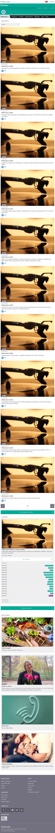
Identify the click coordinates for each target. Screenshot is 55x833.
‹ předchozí (3, 506)
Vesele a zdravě (6, 686)
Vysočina (50, 591)
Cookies (3, 829)
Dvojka (51, 595)
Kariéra (30, 787)
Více (47, 16)
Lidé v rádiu (31, 785)
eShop (3, 787)
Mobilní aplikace (5, 801)
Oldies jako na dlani (7, 66)
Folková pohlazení (7, 764)
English (24, 829)
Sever (51, 588)
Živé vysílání (4, 795)
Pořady (21, 16)
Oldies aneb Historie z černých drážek (13, 549)
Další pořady (5, 615)
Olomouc (50, 581)
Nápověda (31, 783)
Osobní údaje (10, 829)
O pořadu (4, 517)
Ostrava (51, 567)
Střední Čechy (49, 565)
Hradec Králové (49, 574)
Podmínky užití (17, 829)
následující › (52, 506)
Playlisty (37, 16)
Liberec (51, 579)
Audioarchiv (46, 8)
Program (39, 8)
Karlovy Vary (49, 577)
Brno (51, 570)
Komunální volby (5, 783)
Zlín (52, 593)
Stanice (3, 785)
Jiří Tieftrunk (5, 602)
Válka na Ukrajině (5, 781)
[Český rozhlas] (5, 1)
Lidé (42, 16)
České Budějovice (48, 572)
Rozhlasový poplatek (33, 792)
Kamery (52, 8)
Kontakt (30, 790)
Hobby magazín (6, 648)
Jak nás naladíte (32, 781)
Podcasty (3, 799)
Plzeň (51, 586)
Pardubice (50, 584)
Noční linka (5, 726)
